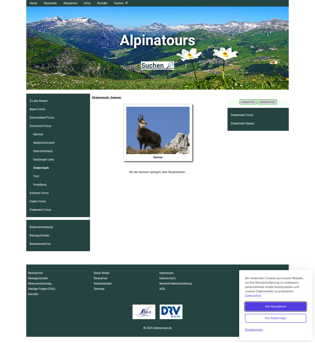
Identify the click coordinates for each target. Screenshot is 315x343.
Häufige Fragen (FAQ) (41, 289)
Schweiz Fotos (39, 193)
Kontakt (102, 3)
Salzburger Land (43, 159)
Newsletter (35, 273)
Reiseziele (50, 3)
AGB (162, 289)
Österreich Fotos (40, 126)
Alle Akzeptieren (275, 306)
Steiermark (41, 168)
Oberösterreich (42, 151)
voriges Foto (248, 102)
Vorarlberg (39, 184)
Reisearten (70, 3)
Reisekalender (103, 283)
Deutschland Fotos (42, 117)
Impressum (166, 273)
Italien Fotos (38, 201)
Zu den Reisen (39, 101)
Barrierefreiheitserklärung (175, 283)
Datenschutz (253, 295)
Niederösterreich (44, 142)
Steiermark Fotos (242, 115)
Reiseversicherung (41, 227)
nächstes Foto (267, 102)
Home (33, 3)
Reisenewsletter (40, 244)
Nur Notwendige (275, 318)
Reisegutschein (39, 235)
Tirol (36, 176)
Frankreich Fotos (40, 209)
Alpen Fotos (37, 109)
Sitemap (99, 289)
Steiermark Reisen (242, 123)
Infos (87, 3)
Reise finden (101, 273)
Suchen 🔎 (121, 3)
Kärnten (38, 134)
